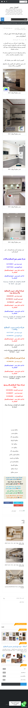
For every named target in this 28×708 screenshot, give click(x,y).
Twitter (17, 502)
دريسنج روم (23, 672)
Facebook (7, 502)
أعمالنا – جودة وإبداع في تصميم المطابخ (15, 646)
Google (17, 505)
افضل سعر (14, 7)
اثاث (24, 668)
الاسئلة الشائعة (8, 23)
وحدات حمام (23, 679)
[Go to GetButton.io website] (25, 706)
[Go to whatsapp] (24, 703)
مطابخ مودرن (22, 676)
